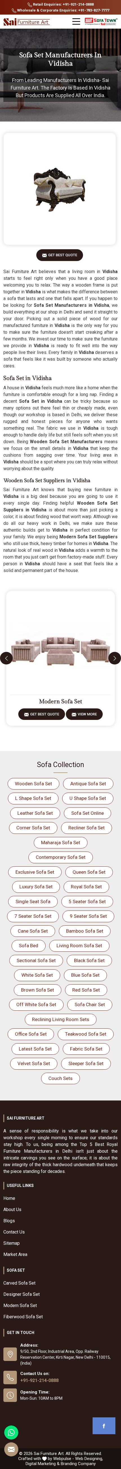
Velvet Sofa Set (33, 1063)
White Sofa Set (37, 975)
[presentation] (6, 658)
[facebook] (104, 1425)
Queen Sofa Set (89, 872)
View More (87, 714)
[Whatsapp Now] (11, 1432)
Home (9, 1198)
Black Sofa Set (89, 960)
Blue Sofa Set (85, 975)
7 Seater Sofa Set (32, 916)
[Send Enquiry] (11, 1449)
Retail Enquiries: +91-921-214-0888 (63, 4)
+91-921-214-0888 (39, 1380)
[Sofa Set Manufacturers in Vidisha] (59, 189)
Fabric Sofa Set (86, 1049)
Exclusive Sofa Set (34, 872)
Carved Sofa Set (19, 1283)
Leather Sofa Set (35, 813)
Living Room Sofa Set (79, 945)
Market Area (15, 1254)
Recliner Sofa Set (86, 827)
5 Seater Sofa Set (87, 901)
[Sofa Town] (101, 22)
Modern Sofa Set (60, 701)
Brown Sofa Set (37, 990)
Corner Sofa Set (33, 827)
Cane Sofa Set (33, 931)
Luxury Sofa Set (36, 886)
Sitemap (11, 1243)
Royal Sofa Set (86, 886)
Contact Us (14, 1232)
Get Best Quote (62, 255)
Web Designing (88, 1458)
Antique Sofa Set (88, 783)
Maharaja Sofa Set (60, 842)
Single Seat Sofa (32, 901)
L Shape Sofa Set (33, 798)
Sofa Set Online (87, 813)
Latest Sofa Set (35, 1049)
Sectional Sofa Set (36, 960)
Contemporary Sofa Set (61, 857)
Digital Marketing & (43, 1463)
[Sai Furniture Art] (27, 22)
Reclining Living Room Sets (60, 1019)
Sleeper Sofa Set (86, 1063)
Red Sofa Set (86, 990)
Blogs (9, 1220)
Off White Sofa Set (36, 1004)
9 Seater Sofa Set (88, 916)
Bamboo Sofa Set (84, 931)
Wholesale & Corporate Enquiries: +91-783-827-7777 (62, 10)
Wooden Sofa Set (33, 783)
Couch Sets (60, 1078)
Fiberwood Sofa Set (23, 1316)
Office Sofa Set (31, 1034)
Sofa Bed (28, 945)
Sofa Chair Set (90, 1004)
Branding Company (78, 1463)
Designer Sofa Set (21, 1294)
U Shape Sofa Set (88, 798)
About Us (12, 1209)
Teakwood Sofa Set (85, 1034)
